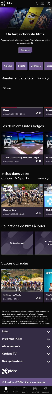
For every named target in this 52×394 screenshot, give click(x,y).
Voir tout (42, 78)
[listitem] (17, 242)
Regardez (25, 50)
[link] (22, 100)
